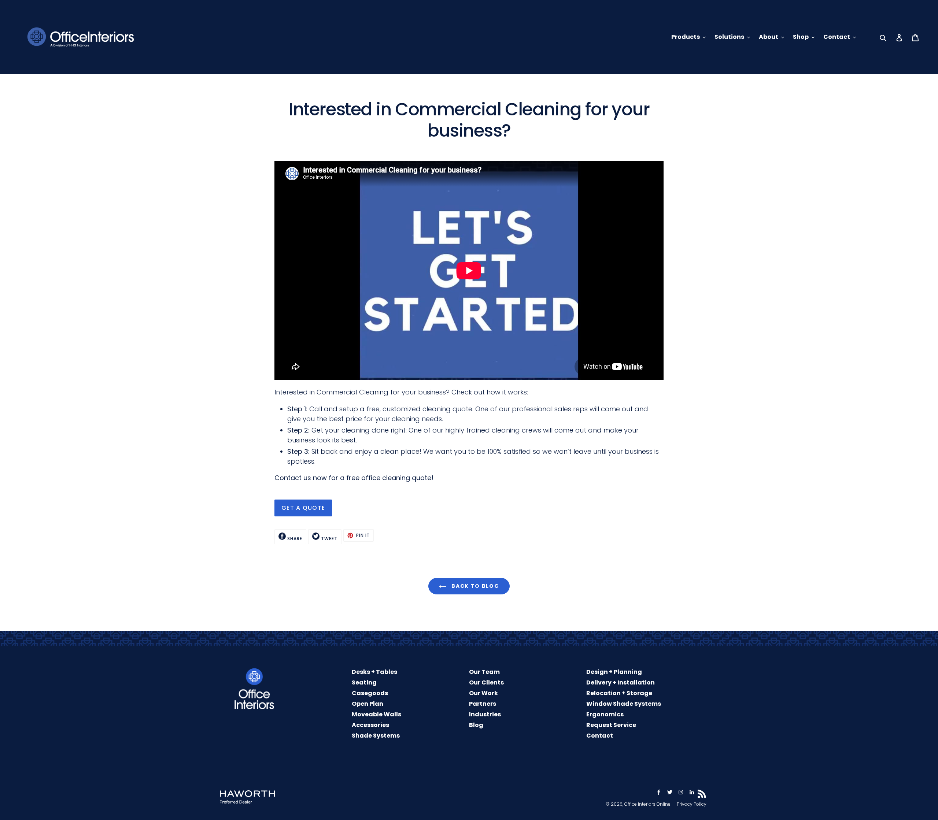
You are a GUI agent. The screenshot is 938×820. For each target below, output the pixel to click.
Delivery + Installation (620, 682)
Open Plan (367, 704)
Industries (485, 714)
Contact (599, 735)
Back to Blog (474, 586)
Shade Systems (376, 735)
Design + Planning (614, 672)
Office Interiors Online (647, 804)
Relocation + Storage (619, 693)
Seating (364, 682)
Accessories (370, 725)
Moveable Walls (376, 714)
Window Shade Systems (623, 704)
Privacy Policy (691, 804)
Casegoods (370, 693)
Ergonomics (605, 714)
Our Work (483, 693)
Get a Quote (303, 508)
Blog (476, 725)
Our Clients (486, 682)
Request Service (611, 725)
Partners (482, 704)
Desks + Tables (374, 672)
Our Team (484, 672)
